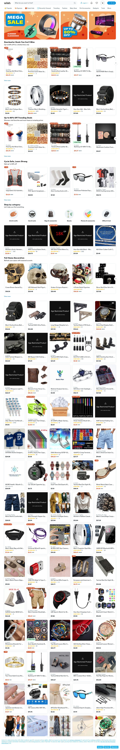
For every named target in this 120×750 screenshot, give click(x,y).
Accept (100, 747)
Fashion (64, 8)
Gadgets (96, 8)
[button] (85, 3)
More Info (114, 747)
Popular (9, 8)
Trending (56, 8)
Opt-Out (106, 747)
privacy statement (75, 740)
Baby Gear (73, 8)
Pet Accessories (85, 8)
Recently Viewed (45, 8)
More (109, 8)
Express (19, 8)
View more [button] (7, 80)
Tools (103, 8)
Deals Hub (30, 8)
